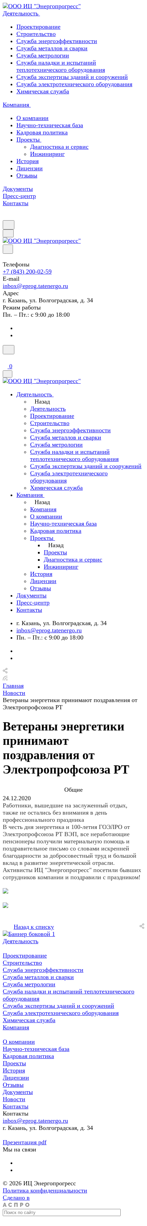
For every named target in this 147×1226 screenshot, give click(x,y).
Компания (16, 1027)
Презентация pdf (24, 1142)
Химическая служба (42, 91)
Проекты (28, 139)
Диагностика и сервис (59, 146)
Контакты (15, 1106)
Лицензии (29, 168)
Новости (14, 1099)
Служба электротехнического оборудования (74, 84)
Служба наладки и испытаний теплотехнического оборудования (60, 66)
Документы (18, 1092)
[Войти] (6, 358)
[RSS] (5, 678)
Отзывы (26, 175)
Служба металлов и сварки (52, 48)
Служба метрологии (42, 55)
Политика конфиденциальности (45, 1190)
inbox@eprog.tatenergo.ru (35, 285)
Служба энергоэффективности (56, 41)
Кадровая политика (42, 132)
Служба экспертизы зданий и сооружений (72, 77)
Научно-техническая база (49, 125)
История (27, 161)
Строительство (36, 33)
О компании (32, 118)
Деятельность (20, 941)
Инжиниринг (47, 153)
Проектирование (38, 26)
